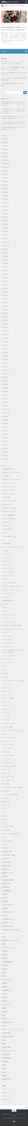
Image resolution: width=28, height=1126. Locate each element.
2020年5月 (5, 391)
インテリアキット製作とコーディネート (13, 586)
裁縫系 (4, 1043)
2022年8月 (5, 299)
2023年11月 (6, 245)
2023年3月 (5, 274)
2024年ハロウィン (7, 504)
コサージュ (5, 632)
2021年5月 (5, 352)
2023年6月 (5, 263)
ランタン (5, 809)
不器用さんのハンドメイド (9, 2)
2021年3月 (5, 359)
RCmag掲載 (5, 550)
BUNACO (5, 533)
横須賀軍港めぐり (7, 990)
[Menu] (26, 2)
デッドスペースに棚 (8, 698)
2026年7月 (5, 139)
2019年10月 (6, 416)
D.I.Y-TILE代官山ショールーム (10, 536)
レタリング (5, 844)
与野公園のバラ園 (7, 851)
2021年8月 (5, 341)
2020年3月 (5, 398)
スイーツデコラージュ (8, 659)
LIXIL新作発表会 (7, 543)
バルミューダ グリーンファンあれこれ (13, 730)
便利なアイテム (7, 869)
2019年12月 (6, 409)
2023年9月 (5, 252)
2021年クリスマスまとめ (9, 483)
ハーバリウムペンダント (9, 723)
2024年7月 (5, 220)
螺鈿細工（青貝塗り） (8, 1036)
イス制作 (5, 579)
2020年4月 (5, 395)
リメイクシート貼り (8, 826)
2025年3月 (5, 192)
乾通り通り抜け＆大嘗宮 (9, 855)
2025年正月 (6, 526)
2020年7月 (5, 384)
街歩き (4, 1040)
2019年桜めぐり (7, 476)
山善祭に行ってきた (8, 922)
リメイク (5, 819)
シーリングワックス (8, 643)
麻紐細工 (5, 1075)
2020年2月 (5, 402)
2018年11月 (6, 455)
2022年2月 (5, 320)
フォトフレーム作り (8, 755)
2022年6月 (5, 306)
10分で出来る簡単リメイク (10, 469)
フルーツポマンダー (8, 762)
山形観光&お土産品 (8, 926)
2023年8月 (5, 256)
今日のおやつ (6, 858)
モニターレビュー (7, 801)
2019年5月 (5, 434)
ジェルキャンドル (7, 647)
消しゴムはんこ (7, 1004)
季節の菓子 (5, 908)
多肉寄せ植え (6, 887)
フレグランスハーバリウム (10, 766)
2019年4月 (5, 437)
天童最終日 (5, 901)
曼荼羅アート (6, 969)
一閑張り (5, 848)
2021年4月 (5, 356)
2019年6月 (5, 430)
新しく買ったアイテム (8, 947)
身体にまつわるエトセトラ (10, 1051)
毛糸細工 (5, 1001)
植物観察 (5, 986)
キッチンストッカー (8, 618)
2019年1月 (5, 448)
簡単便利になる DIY (8, 1022)
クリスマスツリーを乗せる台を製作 (12, 625)
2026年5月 (5, 146)
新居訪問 (5, 951)
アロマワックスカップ (8, 572)
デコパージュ (6, 691)
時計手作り (5, 965)
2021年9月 (5, 338)
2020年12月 (6, 370)
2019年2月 (5, 445)
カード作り (5, 604)
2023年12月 (6, 242)
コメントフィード (7, 1096)
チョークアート (7, 688)
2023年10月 (6, 249)
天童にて (5, 897)
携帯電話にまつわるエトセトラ (11, 940)
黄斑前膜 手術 (7, 1079)
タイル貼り (5, 673)
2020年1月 (5, 405)
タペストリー (6, 684)
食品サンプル (6, 1072)
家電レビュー (6, 915)
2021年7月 (5, 345)
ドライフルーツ (7, 712)
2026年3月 (5, 149)
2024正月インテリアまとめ (10, 508)
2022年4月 (5, 313)
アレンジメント (7, 558)
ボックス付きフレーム (8, 780)
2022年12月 (6, 284)
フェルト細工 (6, 752)
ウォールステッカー (8, 593)
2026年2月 (5, 153)
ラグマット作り (7, 805)
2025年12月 (6, 160)
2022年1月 (5, 324)
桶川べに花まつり (7, 979)
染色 (4, 976)
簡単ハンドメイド (7, 1018)
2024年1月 (5, 238)
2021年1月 (5, 366)
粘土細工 (5, 1026)
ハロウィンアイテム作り (9, 737)
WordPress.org (6, 1099)
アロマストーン (7, 565)
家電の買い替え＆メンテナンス (11, 912)
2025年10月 (6, 167)
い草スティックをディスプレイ (11, 590)
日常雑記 (5, 958)
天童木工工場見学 (7, 905)
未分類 (4, 972)
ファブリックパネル (8, 748)
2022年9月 (5, 295)
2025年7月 (5, 178)
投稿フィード (6, 1092)
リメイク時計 (6, 830)
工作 (4, 933)
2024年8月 (5, 217)
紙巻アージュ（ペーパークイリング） (12, 1029)
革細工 (4, 1065)
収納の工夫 (5, 876)
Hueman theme (21, 1118)
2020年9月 (5, 381)
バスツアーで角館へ (8, 727)
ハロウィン (5, 734)
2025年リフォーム (7, 522)
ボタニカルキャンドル (8, 776)
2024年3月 (5, 235)
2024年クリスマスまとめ (9, 501)
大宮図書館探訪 (7, 890)
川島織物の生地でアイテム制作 (11, 930)
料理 (4, 944)
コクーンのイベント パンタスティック (13, 629)
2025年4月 (5, 188)
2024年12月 (6, 203)
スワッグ (5, 670)
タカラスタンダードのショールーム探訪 (13, 680)
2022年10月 (6, 292)
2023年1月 (5, 281)
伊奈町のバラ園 (7, 865)
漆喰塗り (5, 1008)
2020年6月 (5, 388)
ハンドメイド (4, 25)
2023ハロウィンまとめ (8, 490)
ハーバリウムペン (7, 720)
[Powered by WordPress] (8, 1118)
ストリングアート (7, 663)
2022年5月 (5, 309)
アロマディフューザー (8, 568)
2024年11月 (6, 206)
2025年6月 (5, 181)
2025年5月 (5, 185)
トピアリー (5, 705)
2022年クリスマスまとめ (9, 486)
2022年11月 (6, 288)
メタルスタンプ (7, 798)
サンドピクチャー (7, 639)
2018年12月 (6, 452)
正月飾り (5, 994)
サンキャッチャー (7, 636)
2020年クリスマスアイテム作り (11, 479)
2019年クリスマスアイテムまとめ (11, 472)
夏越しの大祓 (6, 883)
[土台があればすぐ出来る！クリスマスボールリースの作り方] (14, 17)
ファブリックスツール (8, 744)
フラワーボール (7, 759)
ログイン (5, 1089)
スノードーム (6, 666)
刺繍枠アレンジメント (8, 873)
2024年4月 (5, 231)
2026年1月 (5, 156)
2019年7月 (5, 427)
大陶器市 (5, 894)
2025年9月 (5, 171)
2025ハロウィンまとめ (8, 511)
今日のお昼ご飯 (7, 862)
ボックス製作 (6, 784)
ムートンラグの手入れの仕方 (10, 794)
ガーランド (5, 607)
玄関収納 (5, 1011)
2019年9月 (5, 420)
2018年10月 (6, 459)
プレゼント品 (6, 769)
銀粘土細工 (5, 1061)
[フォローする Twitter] (26, 51)
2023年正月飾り (7, 497)
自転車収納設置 (7, 1033)
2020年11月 (6, 373)
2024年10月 (6, 210)
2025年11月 (6, 163)
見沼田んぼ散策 (7, 1047)
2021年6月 (5, 349)
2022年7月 (5, 302)
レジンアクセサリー (8, 841)
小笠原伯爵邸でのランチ (9, 919)
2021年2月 (5, 363)
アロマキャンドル (7, 561)
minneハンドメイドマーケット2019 (12, 547)
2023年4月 (5, 270)
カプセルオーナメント (8, 614)
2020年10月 (6, 377)
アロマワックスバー (8, 575)
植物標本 (5, 983)
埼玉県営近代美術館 (8, 880)
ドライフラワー (7, 709)
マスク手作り (6, 791)
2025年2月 (5, 195)
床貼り (4, 937)
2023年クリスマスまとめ (9, 493)
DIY (3, 540)
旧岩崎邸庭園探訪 (7, 962)
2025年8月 (5, 174)
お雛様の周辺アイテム (8, 600)
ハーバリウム (6, 716)
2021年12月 (6, 327)
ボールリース (12, 25)
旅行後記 (5, 954)
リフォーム (5, 816)
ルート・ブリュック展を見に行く (11, 833)
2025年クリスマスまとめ (9, 518)
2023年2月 (5, 277)
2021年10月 (6, 334)
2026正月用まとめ (7, 529)
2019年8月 (5, 423)
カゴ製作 (5, 611)
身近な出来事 (6, 1054)
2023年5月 (5, 267)
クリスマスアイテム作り (9, 622)
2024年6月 (5, 224)
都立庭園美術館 (7, 1058)
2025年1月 (5, 199)
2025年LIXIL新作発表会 (8, 515)
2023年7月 (5, 260)
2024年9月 (5, 213)
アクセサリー (6, 554)
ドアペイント (6, 702)
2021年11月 (6, 331)
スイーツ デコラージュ (9, 655)
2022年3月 (5, 316)
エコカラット (6, 597)
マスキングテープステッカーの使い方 (12, 787)
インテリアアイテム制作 (9, 582)
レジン (4, 837)
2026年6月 (5, 142)
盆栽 (4, 1015)
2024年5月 (5, 228)
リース (4, 812)
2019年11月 (6, 413)
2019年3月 (5, 441)
